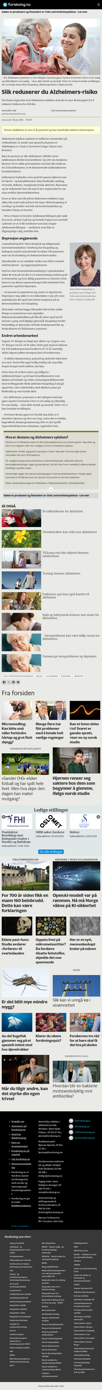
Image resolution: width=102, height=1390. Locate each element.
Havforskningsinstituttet (20, 1301)
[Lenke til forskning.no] (47, 3)
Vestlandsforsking (82, 1355)
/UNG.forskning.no (85, 1132)
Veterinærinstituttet (82, 1359)
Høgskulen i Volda (17, 1313)
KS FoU (13, 1331)
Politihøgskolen (81, 1243)
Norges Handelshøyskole (52, 1324)
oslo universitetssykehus (18, 676)
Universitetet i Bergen (83, 1327)
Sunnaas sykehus (81, 1296)
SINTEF (77, 1265)
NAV (11, 1351)
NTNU (44, 1263)
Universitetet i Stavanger (84, 1338)
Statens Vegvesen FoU (83, 1288)
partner (66, 676)
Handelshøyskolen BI (19, 1298)
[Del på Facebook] (4, 682)
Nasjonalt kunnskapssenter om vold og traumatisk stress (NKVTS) (53, 1273)
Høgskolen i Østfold (18, 1309)
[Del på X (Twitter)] (8, 682)
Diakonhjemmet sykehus (20, 1260)
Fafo (11, 1270)
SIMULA (77, 1261)
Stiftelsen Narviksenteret (84, 1292)
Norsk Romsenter (49, 1350)
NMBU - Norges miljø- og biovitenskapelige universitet (53, 1250)
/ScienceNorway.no (85, 1138)
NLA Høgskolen (48, 1243)
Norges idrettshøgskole (52, 1338)
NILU (12, 1365)
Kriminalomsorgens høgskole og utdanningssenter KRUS (20, 1341)
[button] (4, 817)
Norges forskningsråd (51, 1328)
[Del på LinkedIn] (13, 682)
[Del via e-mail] (18, 682)
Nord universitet (49, 1310)
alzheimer (52, 676)
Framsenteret (15, 1290)
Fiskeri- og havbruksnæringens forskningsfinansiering (20, 1277)
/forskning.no (82, 1126)
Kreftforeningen (17, 1334)
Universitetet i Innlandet (84, 1331)
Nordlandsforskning (51, 1314)
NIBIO (12, 1355)
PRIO (76, 1247)
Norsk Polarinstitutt (50, 1342)
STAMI (77, 1284)
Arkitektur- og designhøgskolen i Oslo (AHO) (20, 1250)
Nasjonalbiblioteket (50, 1267)
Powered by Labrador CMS (51, 1386)
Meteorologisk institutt (19, 1348)
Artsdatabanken (16, 1256)
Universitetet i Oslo (82, 1334)
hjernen (78, 676)
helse (39, 676)
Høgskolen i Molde (18, 1305)
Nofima (45, 1306)
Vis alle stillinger (51, 851)
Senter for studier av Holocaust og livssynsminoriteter (82, 1278)
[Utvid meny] (98, 4)
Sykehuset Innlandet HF (84, 1299)
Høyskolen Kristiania (19, 1320)
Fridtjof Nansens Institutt (20, 1294)
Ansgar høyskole (17, 1243)
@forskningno (82, 1120)
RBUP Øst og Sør (81, 1250)
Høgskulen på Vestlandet (20, 1316)
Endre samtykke (20, 1226)
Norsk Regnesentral (50, 1346)
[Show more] (51, 489)
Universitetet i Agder (82, 1323)
